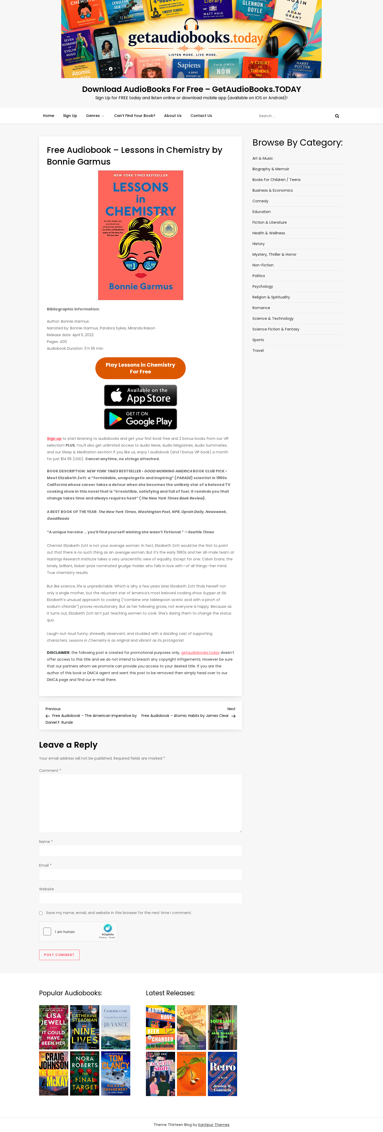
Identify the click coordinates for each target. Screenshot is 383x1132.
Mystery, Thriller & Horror (274, 254)
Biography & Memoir (270, 169)
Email (45, 865)
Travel (258, 350)
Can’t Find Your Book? (134, 115)
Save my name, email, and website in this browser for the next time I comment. (119, 912)
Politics (258, 275)
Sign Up (70, 115)
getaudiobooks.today (200, 652)
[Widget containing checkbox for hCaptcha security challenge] (78, 931)
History (258, 243)
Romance (261, 307)
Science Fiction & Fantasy (275, 329)
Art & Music (262, 158)
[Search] (337, 116)
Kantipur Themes (214, 1124)
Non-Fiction (263, 265)
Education (261, 211)
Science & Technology (273, 318)
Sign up (54, 438)
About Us (173, 115)
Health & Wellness (268, 233)
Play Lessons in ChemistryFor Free (140, 368)
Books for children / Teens (276, 179)
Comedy (260, 201)
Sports (258, 339)
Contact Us (201, 115)
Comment (50, 770)
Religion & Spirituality (271, 297)
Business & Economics (272, 190)
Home (48, 115)
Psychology (262, 286)
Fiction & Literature (269, 222)
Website (46, 889)
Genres (93, 115)
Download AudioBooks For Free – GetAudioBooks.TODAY (191, 89)
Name (46, 841)
